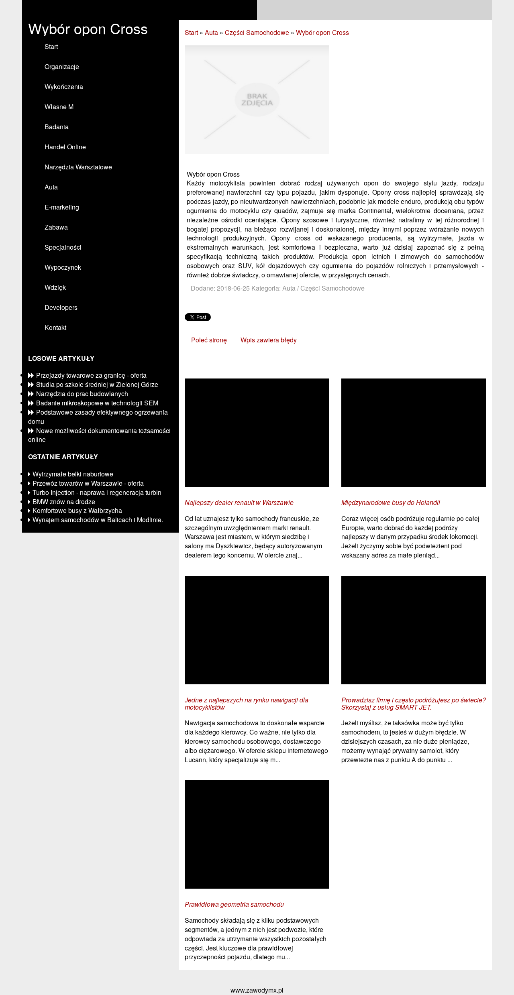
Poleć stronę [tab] (209, 339)
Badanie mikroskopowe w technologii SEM (97, 402)
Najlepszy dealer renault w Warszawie (239, 502)
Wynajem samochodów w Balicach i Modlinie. (98, 519)
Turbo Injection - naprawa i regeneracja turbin (97, 492)
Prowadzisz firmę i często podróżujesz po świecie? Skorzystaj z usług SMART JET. (413, 703)
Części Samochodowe (257, 32)
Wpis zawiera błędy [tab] (269, 339)
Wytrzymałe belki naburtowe (73, 473)
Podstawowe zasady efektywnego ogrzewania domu (98, 416)
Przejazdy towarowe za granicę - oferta (91, 375)
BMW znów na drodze (64, 501)
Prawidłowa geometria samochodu (234, 904)
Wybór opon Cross (322, 32)
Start (191, 32)
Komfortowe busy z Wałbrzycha (77, 510)
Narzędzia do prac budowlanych (82, 393)
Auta (211, 32)
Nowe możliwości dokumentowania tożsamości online (99, 435)
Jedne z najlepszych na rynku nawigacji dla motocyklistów (246, 703)
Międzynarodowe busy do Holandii (390, 502)
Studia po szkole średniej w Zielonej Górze (97, 384)
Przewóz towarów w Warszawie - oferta (88, 483)
